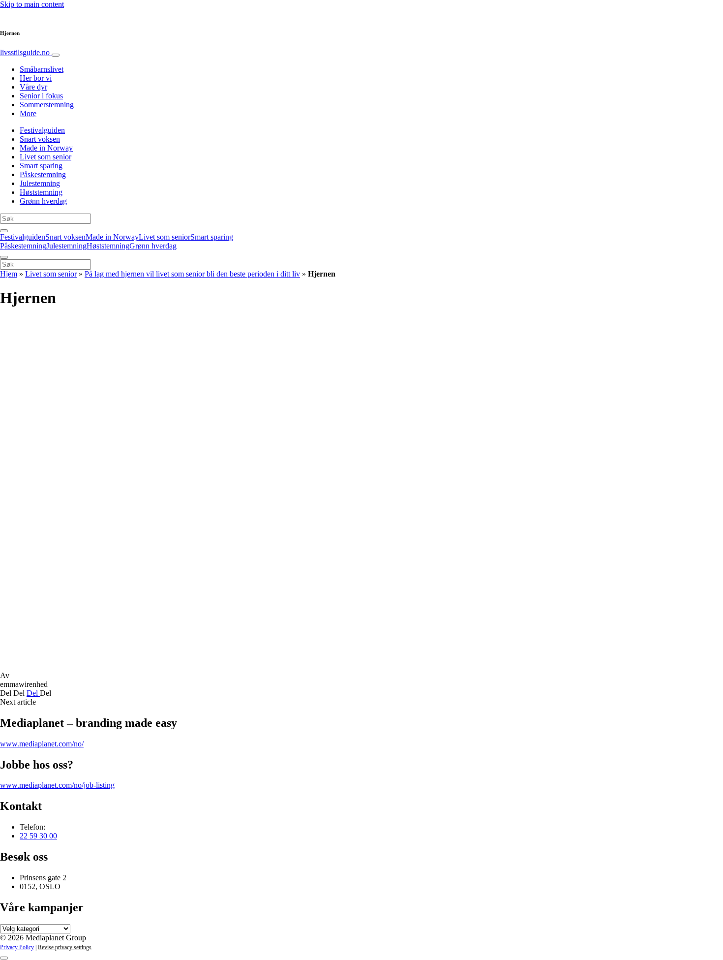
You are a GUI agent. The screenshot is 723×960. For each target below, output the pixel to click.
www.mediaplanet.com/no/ (42, 744)
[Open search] (4, 230)
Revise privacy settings (64, 947)
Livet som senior (45, 157)
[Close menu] (4, 257)
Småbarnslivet (41, 69)
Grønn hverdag (43, 201)
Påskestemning (43, 174)
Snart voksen (40, 139)
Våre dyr (33, 87)
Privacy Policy (17, 947)
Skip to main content (32, 4)
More (28, 113)
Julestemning (40, 183)
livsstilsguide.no (26, 52)
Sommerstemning (47, 104)
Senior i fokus (41, 96)
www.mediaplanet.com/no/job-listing (57, 785)
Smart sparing (41, 165)
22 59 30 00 (38, 836)
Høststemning (41, 192)
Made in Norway (46, 148)
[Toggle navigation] (56, 55)
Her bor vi (36, 78)
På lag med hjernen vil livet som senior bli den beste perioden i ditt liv (192, 274)
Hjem (8, 274)
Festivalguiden (42, 130)
